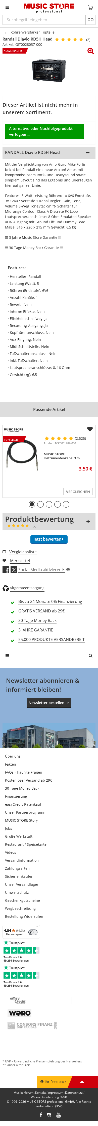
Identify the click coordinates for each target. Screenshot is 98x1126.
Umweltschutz (17, 892)
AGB (64, 1097)
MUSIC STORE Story (21, 820)
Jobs (8, 828)
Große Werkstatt (18, 836)
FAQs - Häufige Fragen (23, 772)
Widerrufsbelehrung (45, 1097)
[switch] (32, 932)
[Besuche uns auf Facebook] (40, 1115)
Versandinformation (22, 860)
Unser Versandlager (21, 884)
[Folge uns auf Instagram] (49, 1115)
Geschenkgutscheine (22, 900)
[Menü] (37, 928)
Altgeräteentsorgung (27, 587)
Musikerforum (23, 1092)
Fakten (10, 764)
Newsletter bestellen (46, 702)
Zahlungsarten (17, 868)
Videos (10, 852)
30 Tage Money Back (22, 788)
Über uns (13, 756)
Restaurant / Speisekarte (25, 844)
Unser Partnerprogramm (25, 812)
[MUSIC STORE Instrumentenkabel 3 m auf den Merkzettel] (90, 429)
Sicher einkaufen (19, 876)
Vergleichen (78, 491)
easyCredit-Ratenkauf (23, 804)
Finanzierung (16, 796)
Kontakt (40, 1092)
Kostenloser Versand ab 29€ (28, 780)
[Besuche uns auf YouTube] (58, 1115)
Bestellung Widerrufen (24, 916)
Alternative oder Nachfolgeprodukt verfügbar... (41, 131)
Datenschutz (74, 1092)
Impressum (55, 1092)
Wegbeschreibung (20, 908)
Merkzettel (20, 560)
